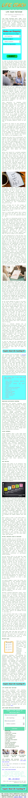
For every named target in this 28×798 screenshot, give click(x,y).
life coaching (11, 673)
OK (25, 797)
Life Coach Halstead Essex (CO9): (12, 18)
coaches (4, 146)
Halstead (24, 354)
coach (9, 166)
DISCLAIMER (24, 9)
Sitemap (3, 785)
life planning (11, 660)
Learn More (18, 797)
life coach (11, 67)
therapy (4, 125)
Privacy (25, 785)
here (12, 705)
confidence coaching (7, 655)
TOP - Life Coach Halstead (9, 769)
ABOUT (16, 9)
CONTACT (19, 9)
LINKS (13, 9)
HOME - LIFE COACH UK (14, 779)
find (7, 690)
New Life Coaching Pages (13, 785)
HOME (10, 9)
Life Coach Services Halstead (11, 707)
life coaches (5, 97)
